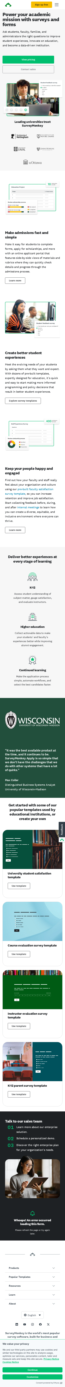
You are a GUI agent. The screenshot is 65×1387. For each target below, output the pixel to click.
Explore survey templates (23, 400)
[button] (32, 1268)
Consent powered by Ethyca (47, 1383)
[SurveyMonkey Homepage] (8, 5)
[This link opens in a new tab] (17, 1324)
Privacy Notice (51, 1359)
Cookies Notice (11, 1362)
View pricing (28, 59)
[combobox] (32, 1315)
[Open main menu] (56, 5)
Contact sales (28, 69)
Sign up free (41, 4)
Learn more (15, 280)
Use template (19, 885)
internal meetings (28, 507)
